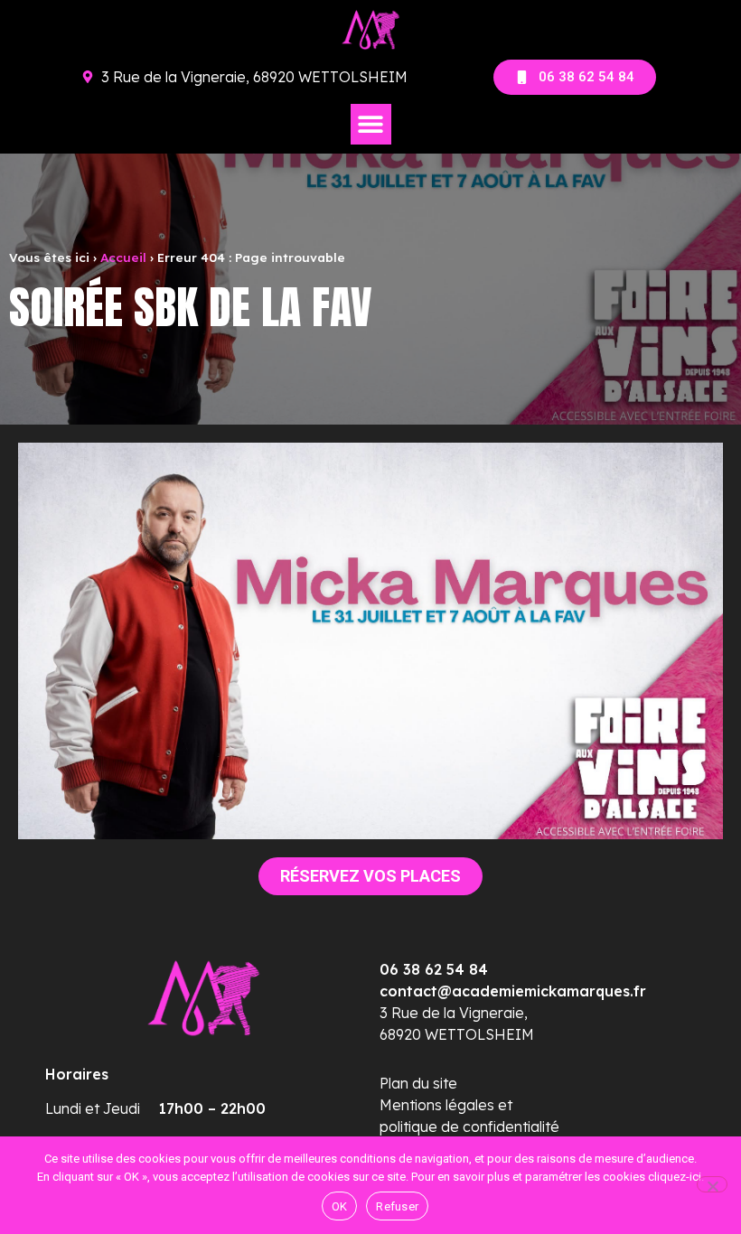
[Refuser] (712, 1184)
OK (340, 1206)
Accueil (123, 257)
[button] (371, 124)
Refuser (397, 1206)
